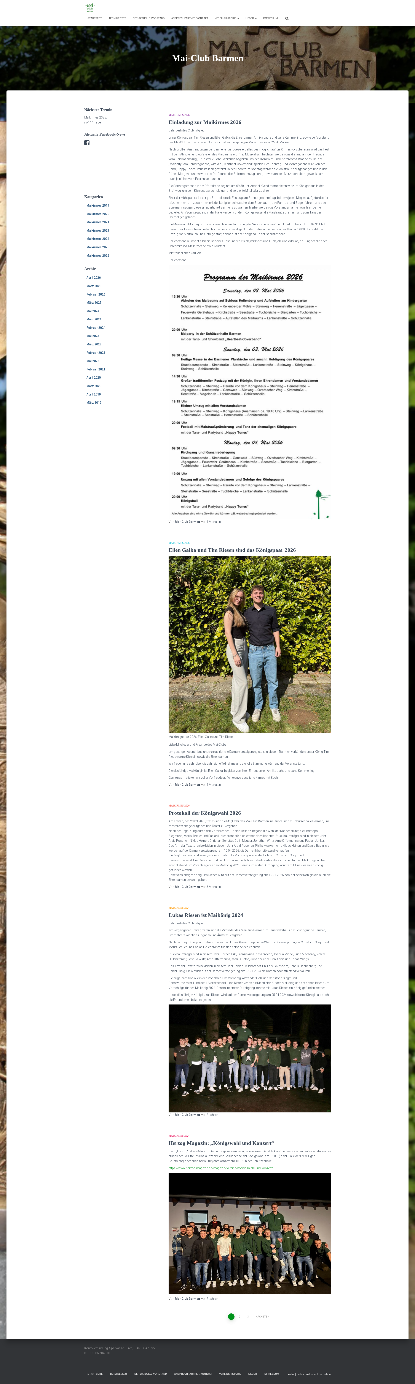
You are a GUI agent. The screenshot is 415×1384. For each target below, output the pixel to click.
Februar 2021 (95, 369)
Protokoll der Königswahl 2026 (205, 813)
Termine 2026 (117, 18)
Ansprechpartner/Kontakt (189, 18)
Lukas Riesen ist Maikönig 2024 (206, 915)
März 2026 (93, 286)
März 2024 (93, 319)
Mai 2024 (92, 311)
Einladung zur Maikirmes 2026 (205, 122)
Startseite (95, 18)
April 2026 (93, 277)
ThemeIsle (324, 1374)
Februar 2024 (95, 327)
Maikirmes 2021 (97, 222)
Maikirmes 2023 (97, 230)
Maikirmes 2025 (97, 247)
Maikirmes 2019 (97, 205)
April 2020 (93, 377)
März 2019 (93, 402)
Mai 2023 (92, 336)
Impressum (270, 18)
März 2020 (93, 386)
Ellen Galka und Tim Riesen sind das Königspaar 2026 (232, 550)
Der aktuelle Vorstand (149, 18)
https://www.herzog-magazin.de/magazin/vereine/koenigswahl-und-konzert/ (221, 1168)
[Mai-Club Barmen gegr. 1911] (89, 7)
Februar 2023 (95, 352)
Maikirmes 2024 (97, 238)
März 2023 (93, 344)
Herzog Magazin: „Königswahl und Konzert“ (221, 1143)
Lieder (250, 18)
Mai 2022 (92, 361)
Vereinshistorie (226, 18)
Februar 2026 (95, 294)
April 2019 (93, 394)
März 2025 (93, 302)
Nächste (261, 1316)
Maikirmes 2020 (97, 214)
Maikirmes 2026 (97, 255)
